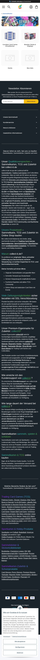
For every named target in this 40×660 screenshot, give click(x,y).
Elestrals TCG (11, 516)
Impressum (6, 636)
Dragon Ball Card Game (18, 511)
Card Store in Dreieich (18, 395)
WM (29, 551)
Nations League (13, 556)
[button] (3, 7)
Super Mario (13, 558)
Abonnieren (31, 101)
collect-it (26, 378)
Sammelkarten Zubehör (23, 182)
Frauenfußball (23, 553)
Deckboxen (16, 577)
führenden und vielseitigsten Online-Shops (23, 180)
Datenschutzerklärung (8, 94)
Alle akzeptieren (20, 641)
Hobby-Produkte (7, 537)
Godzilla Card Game (9, 514)
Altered (19, 516)
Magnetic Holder (14, 574)
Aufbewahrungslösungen (10, 579)
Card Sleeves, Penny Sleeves (12, 572)
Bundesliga (5, 551)
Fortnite (34, 556)
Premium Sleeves (29, 572)
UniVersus (31, 511)
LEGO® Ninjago (25, 556)
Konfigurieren (20, 647)
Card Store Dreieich (20, 215)
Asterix (34, 558)
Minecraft (5, 558)
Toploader (5, 574)
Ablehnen (20, 653)
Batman (4, 560)
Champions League (17, 551)
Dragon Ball (27, 558)
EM (26, 551)
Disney (20, 558)
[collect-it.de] (20, 6)
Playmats (24, 577)
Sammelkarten (7, 173)
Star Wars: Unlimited (23, 514)
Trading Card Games (19, 173)
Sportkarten (6, 532)
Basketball (22, 532)
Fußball (15, 532)
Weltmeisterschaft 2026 (10, 553)
